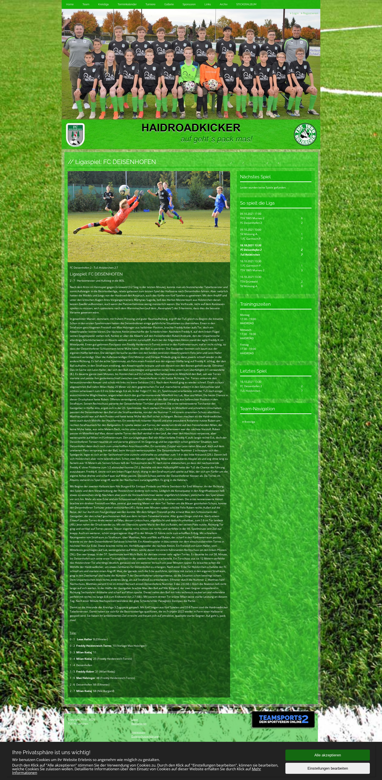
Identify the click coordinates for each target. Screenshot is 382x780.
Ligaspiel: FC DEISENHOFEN (298, 163)
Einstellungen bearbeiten (328, 768)
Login (295, 13)
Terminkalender (127, 4)
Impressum (138, 732)
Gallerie (169, 4)
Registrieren (310, 13)
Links (207, 4)
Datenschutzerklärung (145, 736)
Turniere (150, 4)
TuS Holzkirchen (255, 163)
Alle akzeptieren (327, 755)
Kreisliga (103, 4)
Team (85, 4)
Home (70, 4)
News (272, 163)
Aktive (237, 163)
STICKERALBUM (246, 4)
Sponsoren (189, 4)
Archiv (223, 4)
